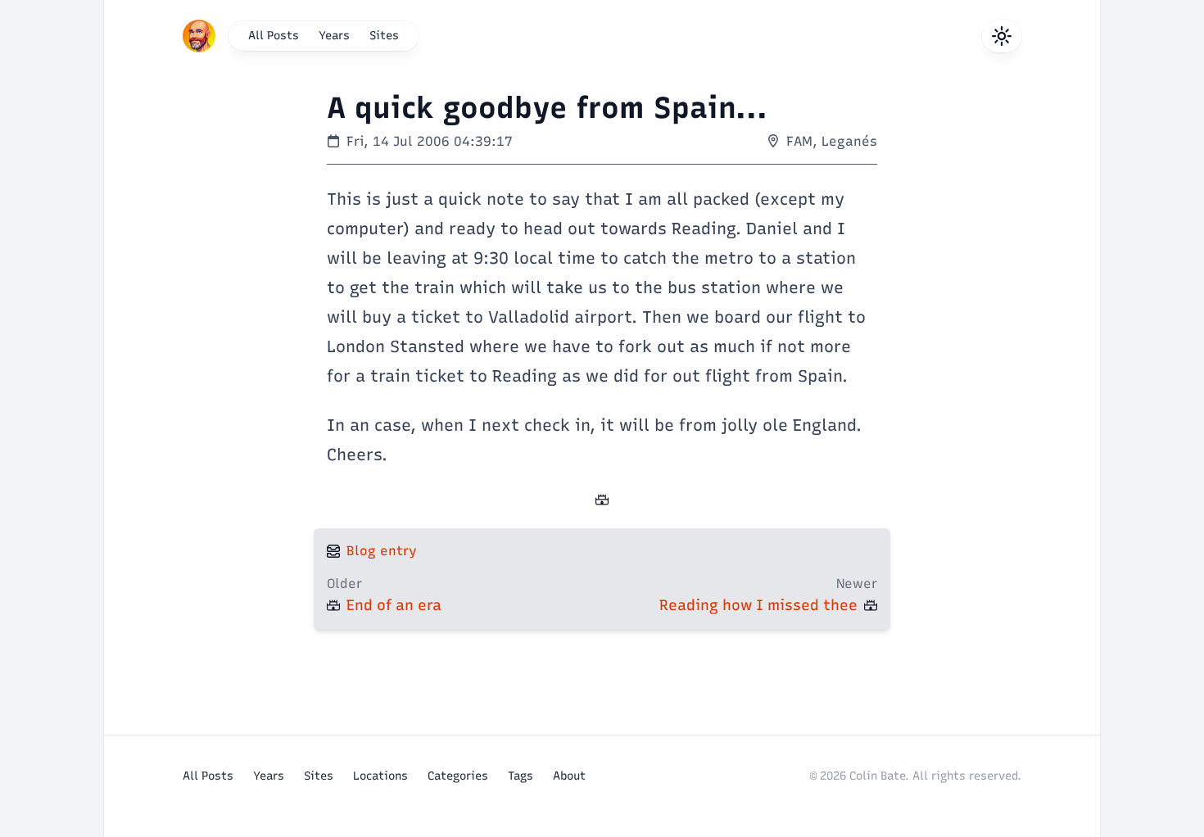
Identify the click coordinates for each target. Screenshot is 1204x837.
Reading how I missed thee (758, 605)
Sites (384, 36)
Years (334, 36)
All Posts (273, 36)
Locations (380, 776)
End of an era (393, 605)
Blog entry (381, 551)
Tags (520, 776)
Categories (458, 776)
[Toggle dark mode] (1001, 36)
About (569, 776)
